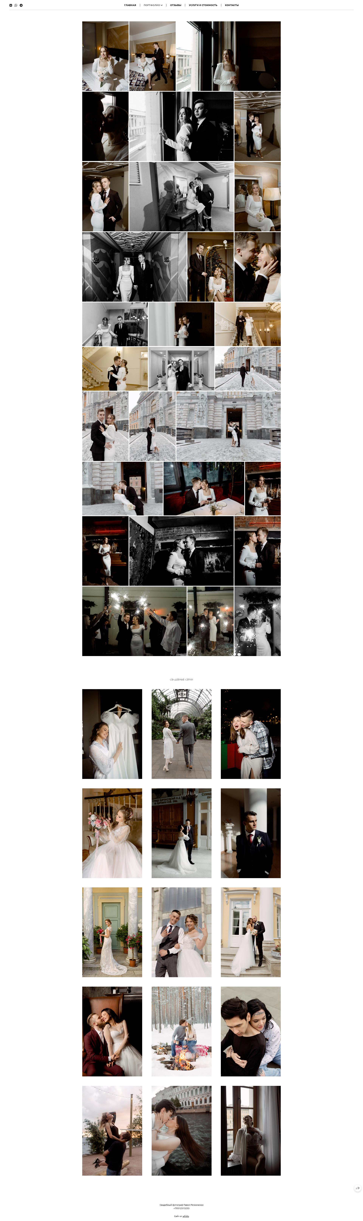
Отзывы (175, 5)
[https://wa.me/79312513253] (16, 5)
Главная (130, 5)
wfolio (186, 1216)
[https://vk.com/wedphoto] (10, 5)
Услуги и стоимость (203, 5)
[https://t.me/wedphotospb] (21, 5)
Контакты (232, 5)
